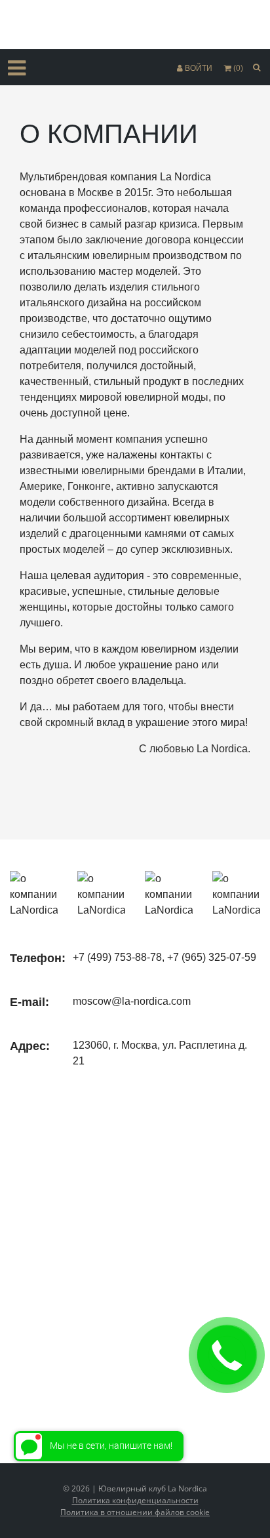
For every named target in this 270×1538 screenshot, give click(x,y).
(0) (238, 68)
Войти (198, 68)
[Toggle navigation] (16, 68)
